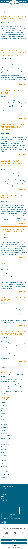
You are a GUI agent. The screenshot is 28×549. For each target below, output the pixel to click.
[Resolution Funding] (14, 2)
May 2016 (3, 455)
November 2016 (5, 438)
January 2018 (4, 400)
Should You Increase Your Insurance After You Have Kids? (12, 231)
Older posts (6, 482)
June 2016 (4, 452)
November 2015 (5, 469)
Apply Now (4, 500)
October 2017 (5, 408)
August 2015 (4, 477)
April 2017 (4, 425)
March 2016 (4, 461)
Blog (2, 496)
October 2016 (5, 441)
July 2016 (3, 449)
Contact (3, 498)
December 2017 (5, 402)
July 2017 (3, 416)
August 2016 (4, 447)
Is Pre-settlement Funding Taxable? (11, 384)
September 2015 (5, 474)
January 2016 (4, 466)
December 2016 (5, 436)
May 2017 (3, 422)
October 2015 (5, 472)
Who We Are (4, 494)
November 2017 (5, 405)
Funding (3, 488)
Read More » (22, 44)
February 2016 (5, 463)
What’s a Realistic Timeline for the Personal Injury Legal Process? (12, 127)
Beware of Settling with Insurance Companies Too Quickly (12, 163)
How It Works (5, 490)
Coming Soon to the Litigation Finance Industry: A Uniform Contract (13, 52)
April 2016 (4, 458)
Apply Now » (23, 1)
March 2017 (4, 427)
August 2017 (4, 414)
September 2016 (5, 444)
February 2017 (5, 430)
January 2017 (4, 433)
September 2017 (5, 411)
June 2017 (4, 419)
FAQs (2, 492)
